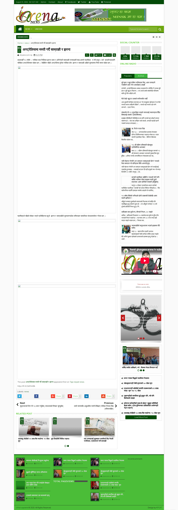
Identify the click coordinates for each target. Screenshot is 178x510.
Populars (128, 76)
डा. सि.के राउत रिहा (138, 128)
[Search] (160, 29)
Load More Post (141, 417)
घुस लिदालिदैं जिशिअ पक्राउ (60, 438)
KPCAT (159, 508)
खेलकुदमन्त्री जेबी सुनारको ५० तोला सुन (138, 383)
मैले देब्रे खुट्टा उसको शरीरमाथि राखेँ (134, 99)
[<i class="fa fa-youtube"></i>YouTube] (156, 2)
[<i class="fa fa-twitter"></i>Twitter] (152, 2)
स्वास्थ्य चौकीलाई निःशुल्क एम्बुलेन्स (37, 460)
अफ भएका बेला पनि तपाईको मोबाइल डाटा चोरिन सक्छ (37, 483)
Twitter (83, 2)
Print (99, 55)
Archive (141, 76)
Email (108, 55)
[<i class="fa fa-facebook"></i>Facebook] (148, 2)
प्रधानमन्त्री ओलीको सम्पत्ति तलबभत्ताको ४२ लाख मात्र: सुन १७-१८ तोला (141, 389)
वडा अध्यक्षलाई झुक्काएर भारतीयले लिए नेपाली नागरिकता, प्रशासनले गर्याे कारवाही (98, 439)
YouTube (95, 2)
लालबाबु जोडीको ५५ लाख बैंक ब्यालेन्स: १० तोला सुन (33, 439)
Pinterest (107, 2)
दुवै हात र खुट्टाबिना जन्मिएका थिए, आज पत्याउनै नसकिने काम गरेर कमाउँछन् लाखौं (138, 83)
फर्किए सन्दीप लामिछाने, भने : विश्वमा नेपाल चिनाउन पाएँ (140, 367)
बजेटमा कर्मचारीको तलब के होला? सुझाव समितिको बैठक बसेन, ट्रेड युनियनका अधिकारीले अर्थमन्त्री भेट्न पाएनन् (141, 405)
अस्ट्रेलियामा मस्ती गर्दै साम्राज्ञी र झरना (39, 382)
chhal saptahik (22, 508)
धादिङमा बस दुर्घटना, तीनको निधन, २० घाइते (136, 212)
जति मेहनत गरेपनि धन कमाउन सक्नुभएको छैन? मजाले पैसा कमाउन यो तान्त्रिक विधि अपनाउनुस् (140, 162)
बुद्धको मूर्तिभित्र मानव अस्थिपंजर (36, 472)
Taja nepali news (77, 382)
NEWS (27, 29)
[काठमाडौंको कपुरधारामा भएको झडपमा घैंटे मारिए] (126, 229)
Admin (43, 2)
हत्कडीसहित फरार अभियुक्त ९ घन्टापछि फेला (142, 308)
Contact (52, 2)
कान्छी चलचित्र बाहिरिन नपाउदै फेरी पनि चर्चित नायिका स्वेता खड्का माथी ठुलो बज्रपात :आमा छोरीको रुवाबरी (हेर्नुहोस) (145, 179)
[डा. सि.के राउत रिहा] (126, 132)
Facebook (71, 2)
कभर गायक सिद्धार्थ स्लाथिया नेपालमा (136, 378)
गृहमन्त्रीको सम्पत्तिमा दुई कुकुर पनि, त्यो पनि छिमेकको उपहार (139, 396)
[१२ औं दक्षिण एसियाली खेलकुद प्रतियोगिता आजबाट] (126, 148)
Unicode (38, 29)
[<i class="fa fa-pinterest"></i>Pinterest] (160, 2)
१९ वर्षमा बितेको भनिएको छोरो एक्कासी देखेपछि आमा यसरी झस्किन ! (139, 197)
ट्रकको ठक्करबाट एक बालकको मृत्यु (38, 495)
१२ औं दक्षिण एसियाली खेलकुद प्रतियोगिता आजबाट (142, 146)
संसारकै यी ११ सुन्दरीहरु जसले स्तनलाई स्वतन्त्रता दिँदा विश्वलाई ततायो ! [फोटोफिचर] (140, 113)
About (60, 2)
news (26, 391)
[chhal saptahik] (20, 28)
